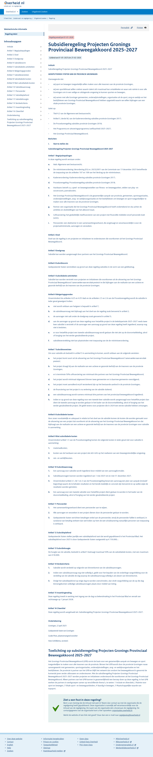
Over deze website (14, 738)
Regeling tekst (11, 34)
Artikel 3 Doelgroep (15, 59)
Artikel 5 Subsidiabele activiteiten (21, 67)
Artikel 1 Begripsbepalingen (18, 50)
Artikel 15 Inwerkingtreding (18, 107)
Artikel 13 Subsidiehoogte (18, 99)
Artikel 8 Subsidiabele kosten (19, 79)
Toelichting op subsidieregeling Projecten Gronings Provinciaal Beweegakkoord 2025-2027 (20, 122)
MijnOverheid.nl (122, 738)
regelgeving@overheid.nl (129, 715)
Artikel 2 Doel (12, 54)
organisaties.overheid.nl (122, 710)
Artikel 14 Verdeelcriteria (17, 103)
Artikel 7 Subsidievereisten (18, 75)
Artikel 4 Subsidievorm (16, 63)
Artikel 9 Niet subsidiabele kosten (21, 83)
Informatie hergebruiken (53, 738)
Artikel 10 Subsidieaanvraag (18, 87)
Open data (84, 738)
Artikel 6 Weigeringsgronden (19, 71)
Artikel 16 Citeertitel (15, 111)
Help (9, 748)
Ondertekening (13, 115)
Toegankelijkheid (50, 745)
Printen (140, 27)
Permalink (125, 27)
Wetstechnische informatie (15, 29)
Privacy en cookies (50, 742)
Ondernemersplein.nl (125, 745)
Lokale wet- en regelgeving (22, 18)
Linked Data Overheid (89, 742)
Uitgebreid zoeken (40, 18)
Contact (10, 742)
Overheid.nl (11, 12)
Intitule (10, 46)
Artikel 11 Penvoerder (16, 91)
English (10, 745)
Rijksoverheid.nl (122, 742)
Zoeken (25, 11)
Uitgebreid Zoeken (39, 11)
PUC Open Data (86, 745)
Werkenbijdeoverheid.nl (126, 748)
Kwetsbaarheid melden (53, 751)
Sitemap (46, 748)
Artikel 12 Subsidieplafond (18, 95)
